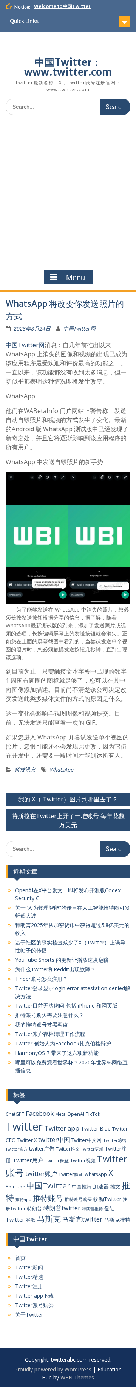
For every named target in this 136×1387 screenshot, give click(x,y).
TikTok (93, 1114)
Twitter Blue (96, 1128)
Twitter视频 (83, 1160)
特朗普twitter (61, 1208)
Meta (60, 1114)
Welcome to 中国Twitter (62, 6)
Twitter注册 (29, 1286)
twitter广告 (41, 1148)
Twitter (24, 1126)
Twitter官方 (17, 1149)
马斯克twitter (82, 1219)
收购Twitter (107, 1198)
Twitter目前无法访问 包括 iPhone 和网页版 (66, 1005)
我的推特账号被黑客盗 (41, 1024)
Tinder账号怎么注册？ (41, 978)
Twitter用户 (27, 1160)
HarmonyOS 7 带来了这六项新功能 (57, 1052)
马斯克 (49, 1218)
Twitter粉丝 (57, 1160)
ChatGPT (15, 1114)
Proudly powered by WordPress (52, 1369)
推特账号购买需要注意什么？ (49, 1015)
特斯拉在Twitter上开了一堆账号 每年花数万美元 (68, 820)
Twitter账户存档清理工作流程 (50, 1034)
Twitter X (27, 1140)
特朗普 (34, 1208)
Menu (75, 277)
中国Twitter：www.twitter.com (68, 67)
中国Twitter (48, 1185)
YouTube (15, 1187)
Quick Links (24, 21)
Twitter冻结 (114, 1140)
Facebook (40, 1113)
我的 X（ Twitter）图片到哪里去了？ (68, 799)
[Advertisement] (68, 192)
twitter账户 (41, 1173)
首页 (20, 1257)
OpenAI (75, 1114)
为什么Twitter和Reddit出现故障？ (55, 969)
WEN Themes (77, 1377)
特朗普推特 (92, 1208)
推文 (115, 1186)
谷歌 (31, 1219)
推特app (23, 1199)
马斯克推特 (117, 1219)
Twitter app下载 (34, 1295)
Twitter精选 (29, 1276)
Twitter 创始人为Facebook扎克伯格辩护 (63, 1043)
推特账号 (48, 1198)
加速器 (101, 1186)
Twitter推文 (68, 1149)
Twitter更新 (92, 1149)
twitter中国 (54, 1139)
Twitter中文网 (86, 1140)
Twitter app (62, 1128)
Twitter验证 (71, 1174)
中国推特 (81, 1186)
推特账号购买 (78, 1199)
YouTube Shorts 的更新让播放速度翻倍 (62, 959)
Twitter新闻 (29, 1267)
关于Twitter (29, 1314)
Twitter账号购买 (34, 1305)
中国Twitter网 (79, 328)
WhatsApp (62, 769)
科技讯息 (25, 769)
